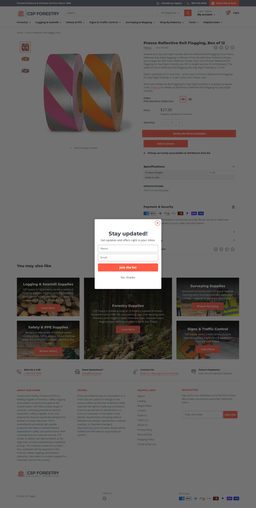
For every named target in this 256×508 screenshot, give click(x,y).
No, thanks (128, 277)
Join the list (128, 267)
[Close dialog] (157, 223)
